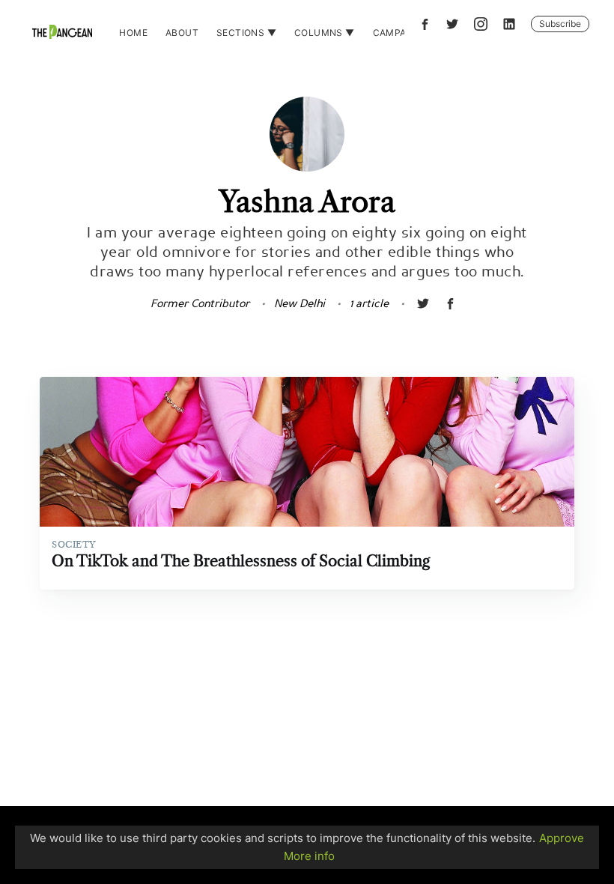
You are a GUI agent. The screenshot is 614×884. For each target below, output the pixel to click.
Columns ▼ (324, 32)
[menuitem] (133, 32)
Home (133, 32)
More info (309, 856)
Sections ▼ (246, 32)
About (181, 32)
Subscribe (560, 23)
